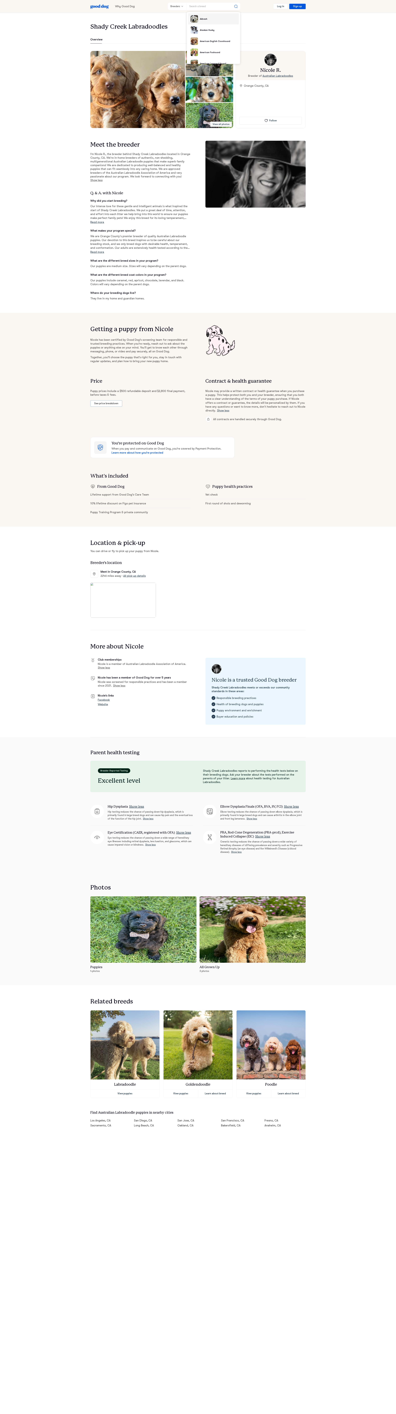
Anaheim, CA (273, 1125)
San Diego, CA (143, 1120)
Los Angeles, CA (100, 1120)
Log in (280, 6)
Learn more (238, 778)
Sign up (297, 6)
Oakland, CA (185, 1125)
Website (103, 704)
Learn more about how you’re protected (137, 452)
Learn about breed (215, 1093)
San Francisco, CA (232, 1120)
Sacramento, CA (100, 1125)
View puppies (125, 1093)
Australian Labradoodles (278, 75)
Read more (97, 222)
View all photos (221, 124)
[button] (137, 89)
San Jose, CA (185, 1120)
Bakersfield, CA (231, 1125)
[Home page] (99, 6)
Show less (96, 180)
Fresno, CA (271, 1120)
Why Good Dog (125, 6)
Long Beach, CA (144, 1125)
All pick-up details (134, 575)
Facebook (104, 699)
